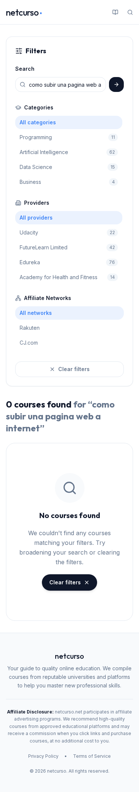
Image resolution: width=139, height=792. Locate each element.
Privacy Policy (43, 756)
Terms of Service (92, 756)
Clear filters (74, 369)
